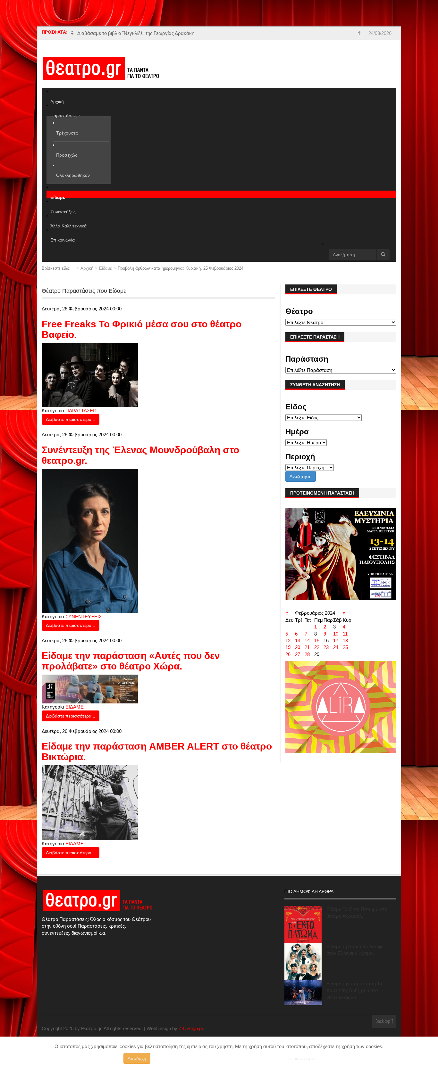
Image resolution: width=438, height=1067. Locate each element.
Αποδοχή (137, 1058)
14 (307, 640)
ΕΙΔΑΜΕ (74, 707)
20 (297, 647)
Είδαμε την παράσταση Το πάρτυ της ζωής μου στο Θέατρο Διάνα (354, 990)
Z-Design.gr (191, 1028)
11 (345, 633)
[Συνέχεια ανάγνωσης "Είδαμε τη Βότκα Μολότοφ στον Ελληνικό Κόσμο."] (303, 961)
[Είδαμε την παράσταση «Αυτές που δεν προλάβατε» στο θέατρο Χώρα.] (90, 688)
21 (307, 647)
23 (326, 647)
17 (335, 640)
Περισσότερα (301, 1058)
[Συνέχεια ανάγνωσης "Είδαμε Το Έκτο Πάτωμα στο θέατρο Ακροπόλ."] (303, 924)
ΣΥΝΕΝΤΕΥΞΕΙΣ (83, 616)
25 (345, 647)
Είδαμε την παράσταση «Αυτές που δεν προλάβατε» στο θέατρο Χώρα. (131, 660)
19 (288, 647)
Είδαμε (105, 268)
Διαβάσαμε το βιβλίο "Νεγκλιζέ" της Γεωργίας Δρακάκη (135, 33)
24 (335, 647)
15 (316, 640)
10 (335, 633)
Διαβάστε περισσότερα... (70, 419)
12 (288, 640)
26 (288, 654)
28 (307, 654)
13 (297, 640)
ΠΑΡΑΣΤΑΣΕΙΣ (81, 410)
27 (297, 654)
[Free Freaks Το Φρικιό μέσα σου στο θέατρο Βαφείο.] (90, 374)
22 (316, 647)
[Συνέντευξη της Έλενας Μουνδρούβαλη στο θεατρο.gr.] (90, 540)
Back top (383, 1021)
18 (345, 640)
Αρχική (86, 268)
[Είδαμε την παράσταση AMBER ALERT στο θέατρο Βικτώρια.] (90, 802)
